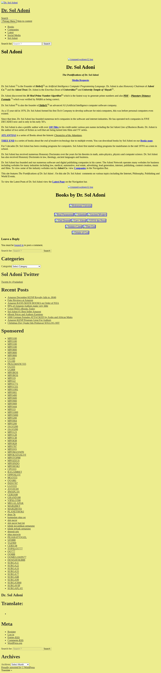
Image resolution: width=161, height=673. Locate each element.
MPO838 (12, 440)
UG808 (11, 369)
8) (16, 104)
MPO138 (12, 437)
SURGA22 (13, 565)
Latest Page (58, 181)
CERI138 (12, 545)
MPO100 (12, 338)
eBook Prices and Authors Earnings (25, 314)
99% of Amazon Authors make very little (28, 306)
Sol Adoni (13, 38)
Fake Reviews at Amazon (20, 300)
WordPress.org (15, 643)
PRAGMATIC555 (17, 364)
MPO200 (12, 418)
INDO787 (13, 483)
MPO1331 (13, 386)
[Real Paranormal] (64, 214)
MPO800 (12, 349)
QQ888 (11, 554)
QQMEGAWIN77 (17, 557)
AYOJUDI (13, 489)
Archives (5, 664)
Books (11, 26)
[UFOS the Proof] (96, 220)
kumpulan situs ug (17, 517)
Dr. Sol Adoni (15, 10)
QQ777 (11, 551)
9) (48, 104)
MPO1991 (13, 389)
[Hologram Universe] (80, 205)
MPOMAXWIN (16, 452)
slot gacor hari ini (16, 523)
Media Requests (80, 80)
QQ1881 (12, 480)
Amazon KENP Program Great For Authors (29, 320)
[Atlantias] (80, 214)
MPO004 (12, 420)
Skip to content (24, 21)
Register (12, 631)
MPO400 (12, 395)
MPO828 (12, 443)
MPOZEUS (13, 460)
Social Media (14, 35)
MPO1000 (13, 412)
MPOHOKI (13, 466)
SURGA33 (13, 568)
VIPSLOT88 (14, 500)
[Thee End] (89, 226)
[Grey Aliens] (78, 220)
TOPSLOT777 (15, 548)
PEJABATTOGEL (17, 537)
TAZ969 (12, 543)
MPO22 (12, 381)
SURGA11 (13, 562)
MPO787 (12, 446)
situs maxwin (14, 534)
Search (4, 18)
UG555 (11, 366)
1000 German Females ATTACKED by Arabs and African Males (40, 317)
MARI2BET (14, 506)
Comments (15, 640)
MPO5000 (13, 415)
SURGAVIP (14, 585)
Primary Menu (9, 21)
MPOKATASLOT (17, 455)
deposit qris (13, 531)
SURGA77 (13, 574)
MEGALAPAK (16, 503)
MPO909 (12, 403)
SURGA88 (13, 577)
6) (62, 95)
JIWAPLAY (14, 491)
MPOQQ (12, 449)
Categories (6, 266)
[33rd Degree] (62, 220)
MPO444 (12, 406)
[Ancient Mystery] (97, 214)
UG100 (11, 358)
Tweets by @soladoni (12, 282)
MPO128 (12, 435)
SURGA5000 (14, 582)
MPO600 (12, 398)
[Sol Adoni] (80, 59)
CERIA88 (13, 494)
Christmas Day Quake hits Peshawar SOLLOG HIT (34, 323)
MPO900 (12, 401)
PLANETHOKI (16, 511)
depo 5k (12, 514)
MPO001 (12, 392)
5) (112, 89)
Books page (146, 140)
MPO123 (12, 432)
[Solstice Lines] (73, 226)
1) (16, 85)
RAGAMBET (15, 472)
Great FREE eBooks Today (21, 308)
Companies (13, 29)
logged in (19, 245)
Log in (11, 634)
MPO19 (12, 378)
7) (12, 98)
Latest (11, 32)
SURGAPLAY (15, 588)
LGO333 (12, 486)
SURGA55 (13, 571)
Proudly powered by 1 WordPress (18, 667)
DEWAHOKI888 (16, 560)
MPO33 (12, 409)
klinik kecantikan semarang (21, 526)
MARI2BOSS (15, 508)
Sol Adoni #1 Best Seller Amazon (24, 311)
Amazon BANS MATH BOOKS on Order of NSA (33, 303)
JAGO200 (13, 426)
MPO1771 (13, 383)
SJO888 (12, 540)
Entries (14, 637)
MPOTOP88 (14, 457)
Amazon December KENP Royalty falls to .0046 (32, 297)
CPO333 (12, 469)
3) (6, 89)
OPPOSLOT (14, 474)
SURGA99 (13, 579)
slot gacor (12, 520)
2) (44, 85)
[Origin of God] (80, 232)
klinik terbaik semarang (19, 528)
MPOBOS (13, 372)
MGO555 (12, 477)
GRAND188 (14, 497)
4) (76, 89)
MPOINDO (13, 463)
